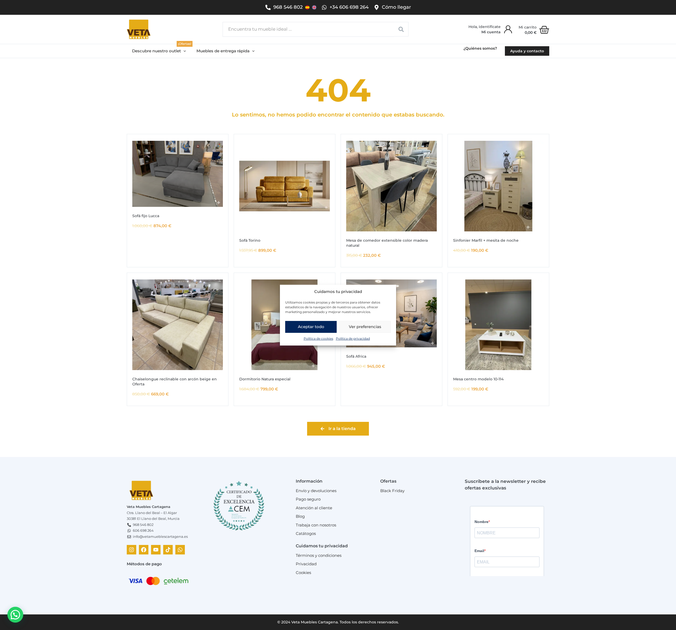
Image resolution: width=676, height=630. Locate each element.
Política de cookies (318, 338)
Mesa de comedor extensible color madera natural (387, 243)
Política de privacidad (353, 338)
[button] (159, 51)
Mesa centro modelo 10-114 (478, 379)
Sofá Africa (356, 356)
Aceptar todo (311, 326)
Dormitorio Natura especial (264, 379)
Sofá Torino (249, 240)
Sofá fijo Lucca (145, 216)
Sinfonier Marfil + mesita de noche (486, 240)
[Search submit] (401, 29)
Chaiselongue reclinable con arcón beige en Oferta (174, 381)
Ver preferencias (365, 326)
